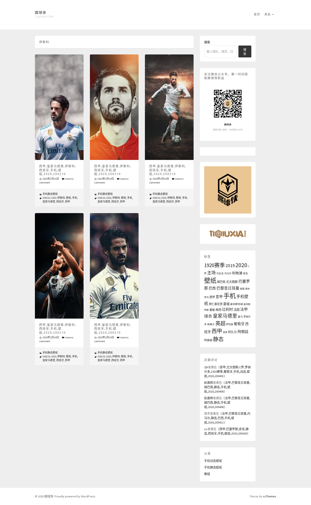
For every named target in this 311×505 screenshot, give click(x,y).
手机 (74, 197)
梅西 (219, 310)
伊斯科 (61, 197)
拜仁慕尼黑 (216, 304)
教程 (207, 474)
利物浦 (237, 273)
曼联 (212, 309)
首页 (257, 14)
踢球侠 (40, 12)
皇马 (240, 316)
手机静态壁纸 (50, 194)
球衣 (208, 316)
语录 (225, 332)
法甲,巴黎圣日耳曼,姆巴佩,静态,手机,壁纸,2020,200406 (227, 387)
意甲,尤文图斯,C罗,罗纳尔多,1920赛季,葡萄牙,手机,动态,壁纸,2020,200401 (227, 371)
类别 (268, 14)
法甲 (244, 309)
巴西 (212, 288)
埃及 (245, 273)
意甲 (219, 297)
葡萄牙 (239, 324)
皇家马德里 (49, 201)
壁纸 (68, 197)
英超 (220, 323)
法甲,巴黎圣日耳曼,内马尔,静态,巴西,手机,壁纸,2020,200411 (227, 418)
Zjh (206, 367)
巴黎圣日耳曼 (227, 288)
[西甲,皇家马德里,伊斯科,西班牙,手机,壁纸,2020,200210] (59, 107)
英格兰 (211, 324)
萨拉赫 (229, 324)
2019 (230, 265)
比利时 (227, 309)
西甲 (67, 201)
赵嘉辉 (208, 382)
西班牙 (60, 201)
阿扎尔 (232, 332)
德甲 (212, 297)
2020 (53, 197)
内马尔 (227, 273)
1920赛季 (214, 265)
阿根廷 (243, 331)
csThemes (269, 496)
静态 (218, 339)
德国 (242, 288)
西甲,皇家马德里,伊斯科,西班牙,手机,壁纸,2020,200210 (57, 169)
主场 (211, 273)
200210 (46, 197)
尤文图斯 (232, 282)
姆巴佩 (221, 282)
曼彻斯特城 (236, 304)
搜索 (207, 42)
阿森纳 (208, 340)
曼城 (226, 304)
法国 (236, 310)
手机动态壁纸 (213, 461)
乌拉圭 (220, 273)
